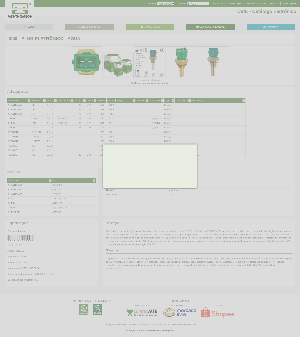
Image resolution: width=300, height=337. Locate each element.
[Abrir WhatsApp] (292, 329)
